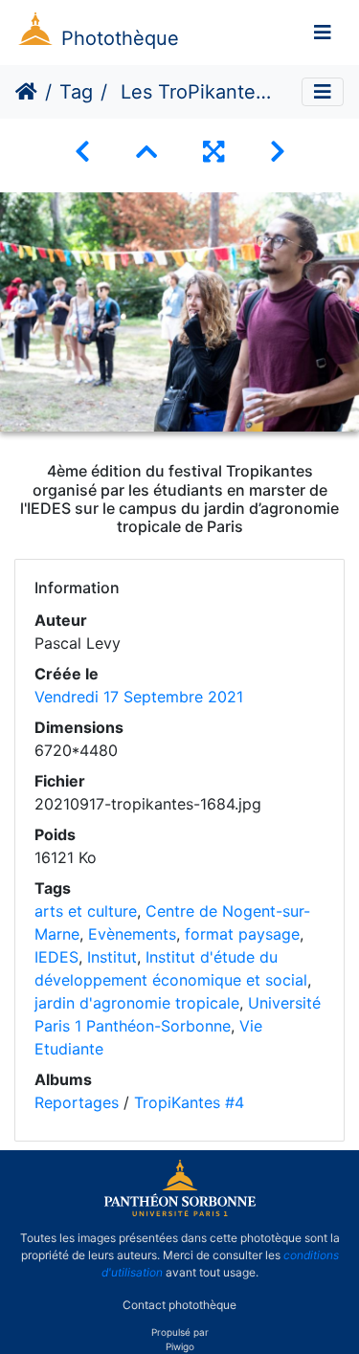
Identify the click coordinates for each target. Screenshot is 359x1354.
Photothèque (120, 38)
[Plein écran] (213, 151)
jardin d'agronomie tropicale (136, 1002)
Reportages (76, 1102)
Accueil (26, 92)
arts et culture (85, 911)
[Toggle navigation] (323, 32)
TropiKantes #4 (189, 1102)
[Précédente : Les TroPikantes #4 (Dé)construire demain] (82, 151)
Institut (112, 956)
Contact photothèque (179, 1305)
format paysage (242, 933)
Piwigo (180, 1346)
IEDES (56, 956)
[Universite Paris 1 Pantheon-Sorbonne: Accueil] (180, 1212)
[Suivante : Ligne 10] (277, 151)
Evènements (132, 933)
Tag (76, 91)
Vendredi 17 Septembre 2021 (138, 696)
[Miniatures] (146, 151)
